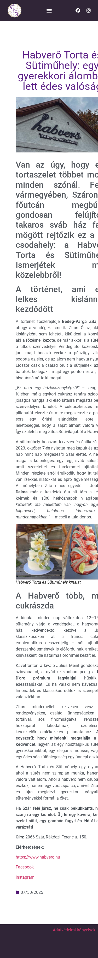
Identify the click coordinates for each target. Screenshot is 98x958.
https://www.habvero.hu (38, 857)
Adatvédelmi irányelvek (74, 929)
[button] (49, 10)
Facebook (25, 867)
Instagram (25, 877)
